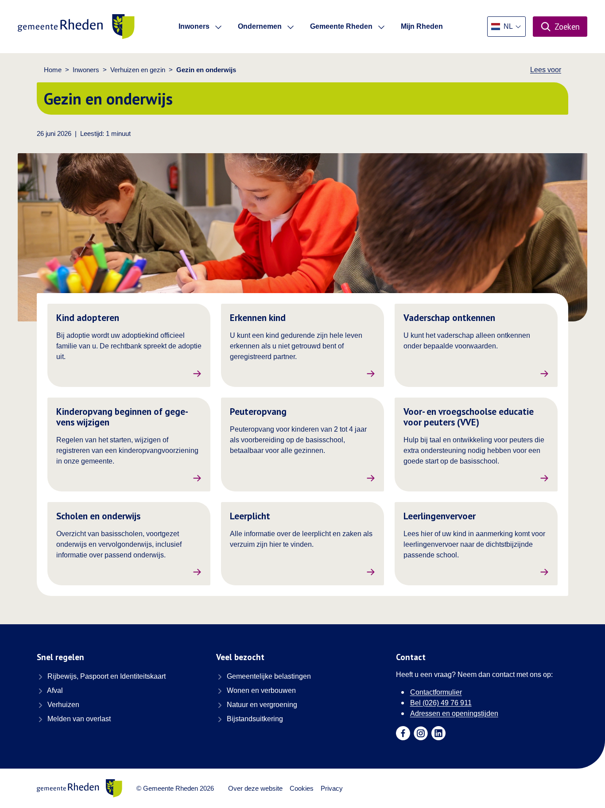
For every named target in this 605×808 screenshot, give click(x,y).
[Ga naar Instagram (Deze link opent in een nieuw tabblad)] (421, 733)
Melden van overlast (78, 719)
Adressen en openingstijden (454, 713)
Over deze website (255, 788)
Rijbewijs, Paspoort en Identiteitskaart (106, 676)
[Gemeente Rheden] (76, 26)
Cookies (302, 788)
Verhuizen (62, 704)
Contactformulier (436, 692)
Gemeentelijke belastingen (268, 676)
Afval (54, 690)
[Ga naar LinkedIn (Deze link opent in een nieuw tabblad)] (438, 733)
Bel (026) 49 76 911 (441, 703)
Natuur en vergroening (261, 704)
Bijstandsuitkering (254, 719)
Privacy (332, 788)
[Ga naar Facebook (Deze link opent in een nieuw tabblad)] (403, 733)
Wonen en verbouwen (260, 690)
